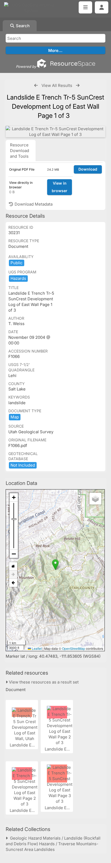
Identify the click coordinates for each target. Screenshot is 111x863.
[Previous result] (36, 85)
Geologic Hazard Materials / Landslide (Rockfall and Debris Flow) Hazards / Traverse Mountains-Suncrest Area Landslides (53, 844)
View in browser (59, 187)
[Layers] (95, 499)
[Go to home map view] (13, 566)
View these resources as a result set (43, 682)
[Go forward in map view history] (13, 574)
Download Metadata (33, 204)
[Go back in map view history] (13, 583)
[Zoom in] (14, 497)
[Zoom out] (14, 554)
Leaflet (36, 648)
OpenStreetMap (73, 648)
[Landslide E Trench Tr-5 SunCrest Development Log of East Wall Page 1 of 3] (55, 131)
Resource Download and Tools (19, 150)
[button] (55, 564)
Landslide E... (23, 745)
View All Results (56, 85)
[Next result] (78, 85)
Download (87, 169)
